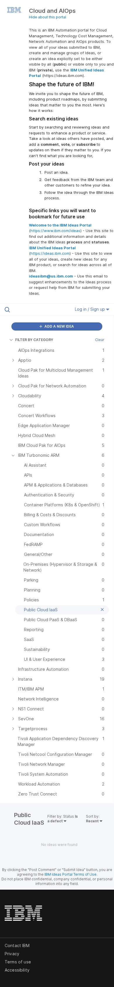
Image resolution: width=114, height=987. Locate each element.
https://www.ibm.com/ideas (55, 230)
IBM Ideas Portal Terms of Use (70, 874)
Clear (99, 340)
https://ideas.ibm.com (50, 253)
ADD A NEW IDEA (59, 326)
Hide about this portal (47, 17)
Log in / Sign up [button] (90, 309)
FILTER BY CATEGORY (34, 340)
